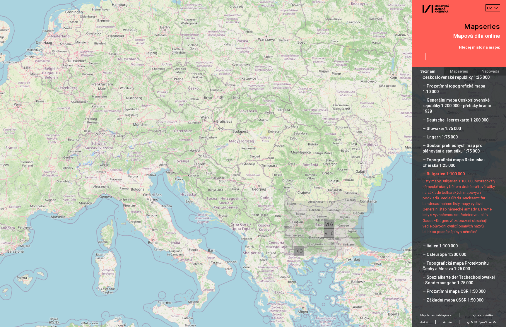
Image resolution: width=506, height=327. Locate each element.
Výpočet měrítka (483, 315)
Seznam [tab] (427, 71)
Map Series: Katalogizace (436, 315)
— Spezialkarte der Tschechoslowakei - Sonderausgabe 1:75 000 (459, 280)
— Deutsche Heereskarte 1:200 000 (455, 120)
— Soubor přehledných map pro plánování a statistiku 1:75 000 (453, 148)
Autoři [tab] (424, 322)
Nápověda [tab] (490, 71)
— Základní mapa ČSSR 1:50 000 (453, 300)
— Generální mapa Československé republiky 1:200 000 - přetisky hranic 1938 (457, 106)
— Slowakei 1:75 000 (442, 128)
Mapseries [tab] (459, 71)
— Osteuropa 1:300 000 (444, 254)
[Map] (253, 163)
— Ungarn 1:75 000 (440, 137)
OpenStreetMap (488, 322)
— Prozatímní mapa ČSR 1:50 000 (454, 291)
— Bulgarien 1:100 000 (444, 174)
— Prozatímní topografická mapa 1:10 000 (454, 89)
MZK (474, 322)
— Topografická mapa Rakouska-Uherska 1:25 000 (454, 162)
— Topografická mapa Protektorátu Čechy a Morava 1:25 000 (456, 266)
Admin (447, 322)
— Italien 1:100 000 (440, 246)
